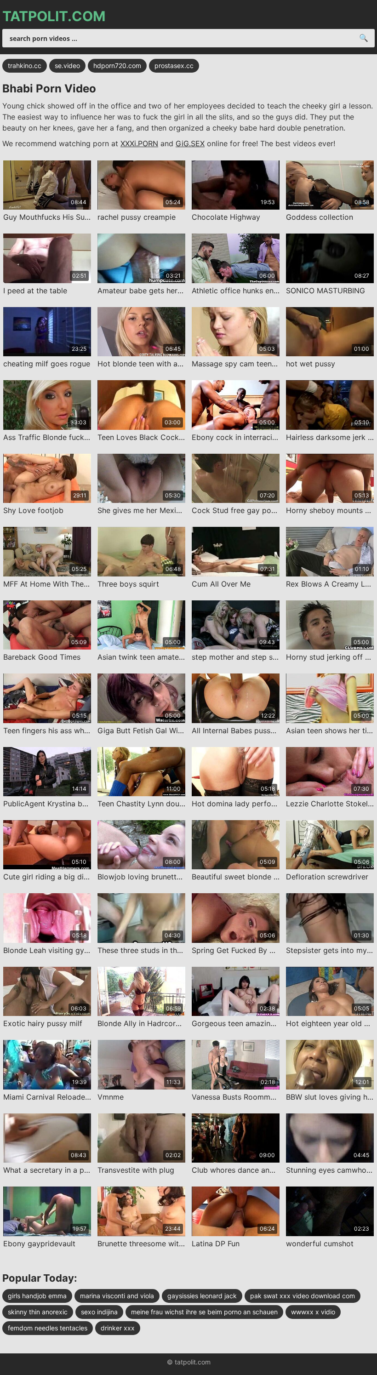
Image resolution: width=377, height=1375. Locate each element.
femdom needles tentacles (47, 1328)
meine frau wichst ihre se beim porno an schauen (204, 1312)
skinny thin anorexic (38, 1312)
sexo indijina (99, 1312)
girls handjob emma (37, 1296)
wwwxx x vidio (313, 1312)
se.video (67, 65)
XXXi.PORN (139, 143)
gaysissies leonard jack (202, 1296)
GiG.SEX (190, 143)
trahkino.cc (24, 65)
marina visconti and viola (117, 1296)
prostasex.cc (174, 65)
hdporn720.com (117, 65)
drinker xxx (118, 1328)
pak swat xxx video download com (302, 1296)
